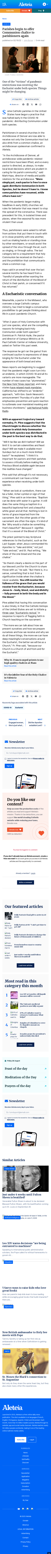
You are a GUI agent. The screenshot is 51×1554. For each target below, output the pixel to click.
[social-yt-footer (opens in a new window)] (19, 1509)
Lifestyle (25, 1456)
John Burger (28, 40)
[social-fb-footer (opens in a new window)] (23, 1509)
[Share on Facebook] (23, 104)
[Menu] (9, 4)
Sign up (9, 766)
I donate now (13, 830)
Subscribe (10, 10)
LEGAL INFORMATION (25, 1529)
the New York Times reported (18, 384)
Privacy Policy (25, 1542)
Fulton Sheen (10, 1169)
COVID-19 (8, 707)
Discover (25, 1462)
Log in (33, 873)
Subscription (25, 1483)
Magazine (25, 1480)
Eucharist (19, 707)
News (4, 19)
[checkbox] (5, 758)
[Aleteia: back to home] (25, 4)
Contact (25, 1538)
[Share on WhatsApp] (40, 104)
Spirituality (25, 1459)
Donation (25, 1486)
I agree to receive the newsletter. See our (25, 759)
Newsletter (25, 1473)
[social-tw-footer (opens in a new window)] (28, 1509)
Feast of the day (16, 1069)
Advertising (25, 1490)
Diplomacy (8, 1307)
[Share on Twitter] (32, 104)
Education (8, 1262)
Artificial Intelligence (12, 1218)
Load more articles (25, 965)
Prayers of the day (18, 1086)
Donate (24, 10)
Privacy (25, 1546)
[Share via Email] (36, 104)
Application (25, 1476)
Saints (7, 1351)
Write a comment (25, 882)
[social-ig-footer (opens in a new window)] (32, 1509)
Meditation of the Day (20, 1077)
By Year (25, 1500)
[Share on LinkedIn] (28, 104)
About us (25, 1525)
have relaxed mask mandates (26, 387)
